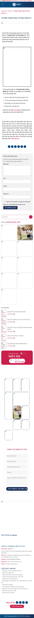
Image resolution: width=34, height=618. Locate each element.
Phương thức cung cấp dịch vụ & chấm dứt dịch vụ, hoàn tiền (16, 581)
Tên (4, 178)
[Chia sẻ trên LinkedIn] (24, 146)
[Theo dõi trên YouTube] (26, 602)
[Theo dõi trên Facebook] (17, 602)
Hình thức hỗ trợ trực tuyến (9, 590)
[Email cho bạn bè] (18, 146)
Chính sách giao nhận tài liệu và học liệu (12, 576)
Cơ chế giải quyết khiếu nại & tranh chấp (13, 586)
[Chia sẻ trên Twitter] (15, 146)
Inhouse (10, 11)
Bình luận (6, 164)
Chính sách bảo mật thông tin (9, 578)
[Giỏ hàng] (31, 4)
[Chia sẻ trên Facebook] (12, 146)
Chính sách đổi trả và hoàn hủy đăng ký (12, 574)
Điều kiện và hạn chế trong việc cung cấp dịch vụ (15, 588)
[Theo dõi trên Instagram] (20, 602)
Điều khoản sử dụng (7, 584)
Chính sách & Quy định (8, 592)
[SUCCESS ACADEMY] (17, 4)
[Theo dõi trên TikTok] (23, 602)
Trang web (6, 193)
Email (5, 186)
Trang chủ (4, 11)
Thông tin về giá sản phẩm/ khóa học (11, 570)
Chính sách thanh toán (8, 572)
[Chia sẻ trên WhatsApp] (9, 146)
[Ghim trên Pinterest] (21, 146)
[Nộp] (30, 217)
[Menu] (2, 4)
